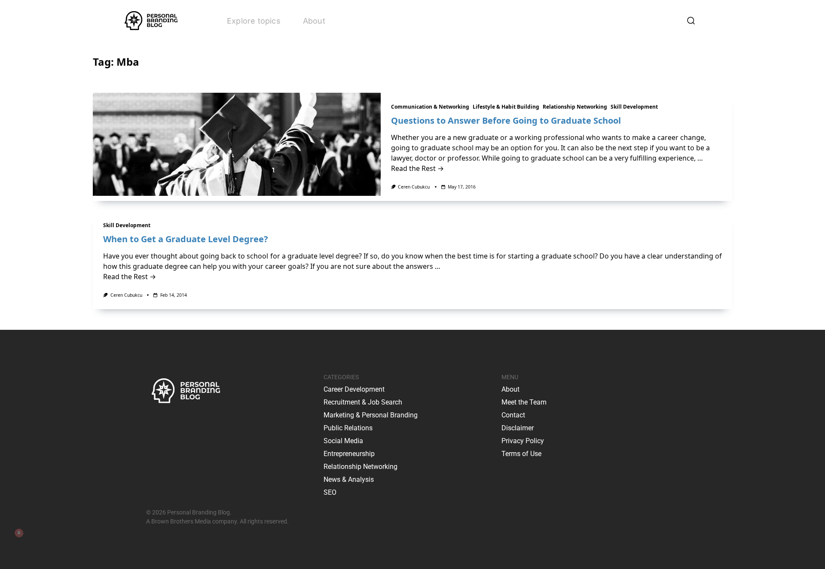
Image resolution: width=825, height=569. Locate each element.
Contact (513, 415)
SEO (330, 492)
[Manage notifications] (19, 533)
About (314, 20)
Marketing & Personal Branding (371, 415)
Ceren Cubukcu (414, 187)
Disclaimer (517, 428)
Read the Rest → (417, 168)
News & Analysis (349, 479)
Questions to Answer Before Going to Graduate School (506, 120)
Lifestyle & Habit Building (506, 106)
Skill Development (634, 106)
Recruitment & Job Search (363, 402)
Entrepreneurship (349, 454)
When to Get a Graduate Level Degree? (185, 239)
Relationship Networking (575, 106)
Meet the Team (524, 402)
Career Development (354, 389)
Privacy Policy (522, 441)
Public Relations (348, 428)
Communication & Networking (430, 106)
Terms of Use (521, 454)
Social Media (343, 441)
